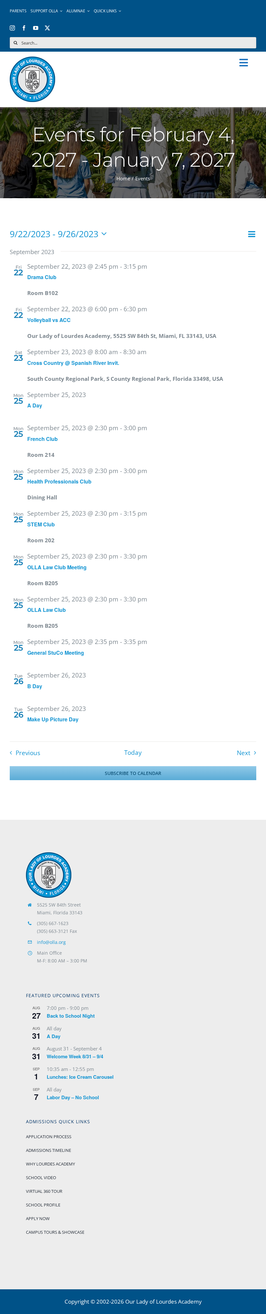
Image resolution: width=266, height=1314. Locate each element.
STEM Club (41, 524)
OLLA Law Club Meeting (57, 567)
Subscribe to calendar (133, 773)
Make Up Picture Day (53, 719)
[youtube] (35, 28)
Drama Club (41, 277)
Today (133, 753)
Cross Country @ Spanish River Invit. (73, 363)
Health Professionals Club (59, 481)
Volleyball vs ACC (49, 320)
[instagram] (12, 28)
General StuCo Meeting (55, 652)
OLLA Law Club (46, 609)
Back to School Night (71, 1015)
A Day (34, 405)
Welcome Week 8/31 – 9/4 (75, 1056)
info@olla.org (51, 942)
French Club (42, 439)
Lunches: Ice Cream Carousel (80, 1076)
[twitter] (47, 28)
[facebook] (24, 28)
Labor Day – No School (73, 1097)
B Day (34, 686)
